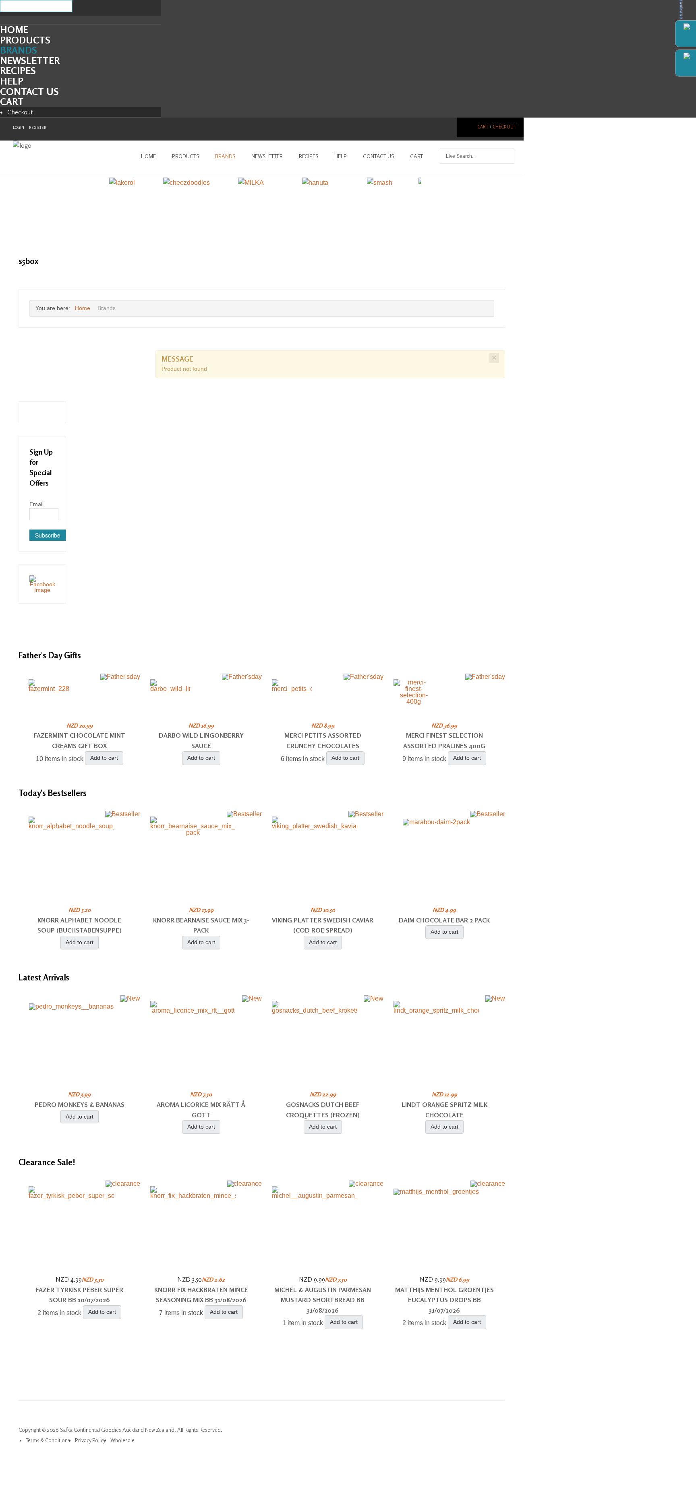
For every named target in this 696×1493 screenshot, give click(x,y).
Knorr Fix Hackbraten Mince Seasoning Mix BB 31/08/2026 (201, 1295)
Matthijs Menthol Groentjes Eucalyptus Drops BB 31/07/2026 (444, 1300)
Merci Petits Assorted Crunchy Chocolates (322, 740)
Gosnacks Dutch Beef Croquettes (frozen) (323, 1109)
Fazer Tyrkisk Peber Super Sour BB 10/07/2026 (79, 1295)
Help (11, 81)
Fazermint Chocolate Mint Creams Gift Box (79, 740)
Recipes (18, 71)
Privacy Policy (90, 1440)
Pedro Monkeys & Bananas (79, 1104)
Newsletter (30, 60)
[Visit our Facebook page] (42, 584)
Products (25, 40)
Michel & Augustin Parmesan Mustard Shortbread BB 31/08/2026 (322, 1300)
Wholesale (122, 1440)
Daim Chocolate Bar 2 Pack (444, 920)
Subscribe (47, 535)
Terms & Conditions (48, 1440)
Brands (18, 50)
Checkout (20, 112)
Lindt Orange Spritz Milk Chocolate (444, 1109)
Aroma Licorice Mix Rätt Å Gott (201, 1109)
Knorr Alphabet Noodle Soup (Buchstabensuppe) (79, 925)
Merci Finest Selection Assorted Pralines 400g (444, 740)
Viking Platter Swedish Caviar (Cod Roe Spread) (322, 925)
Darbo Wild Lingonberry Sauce (201, 740)
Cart (12, 102)
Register (37, 127)
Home (14, 29)
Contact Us (29, 91)
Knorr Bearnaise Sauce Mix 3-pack (201, 925)
